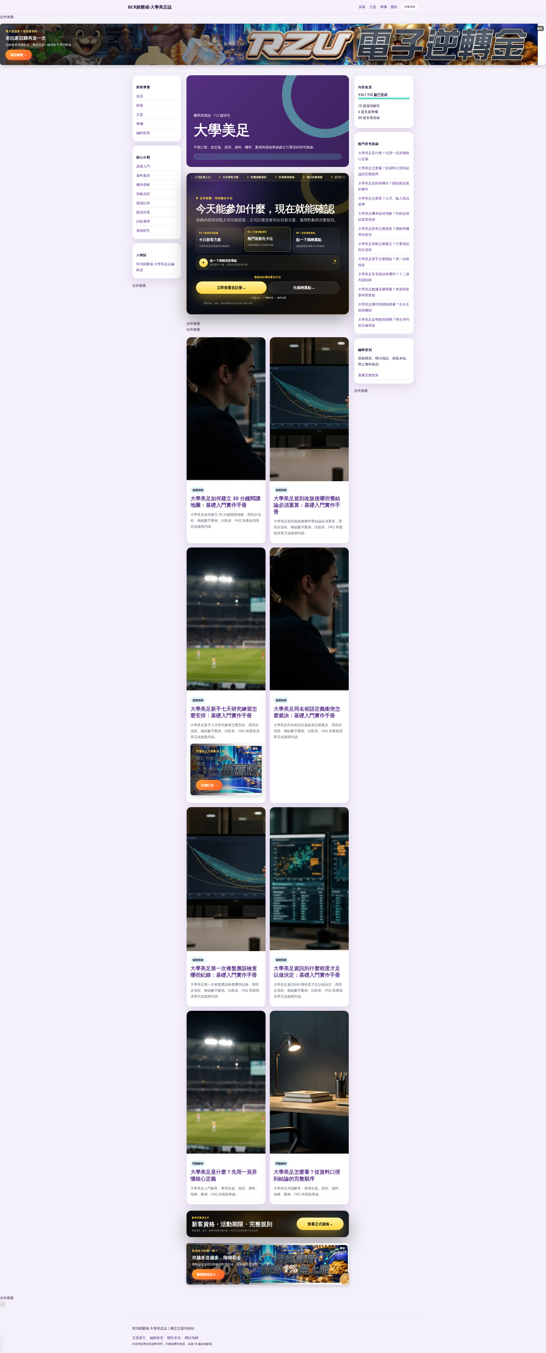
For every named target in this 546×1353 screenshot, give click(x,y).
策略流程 (143, 193)
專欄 (383, 6)
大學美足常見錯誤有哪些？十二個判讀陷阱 (383, 277)
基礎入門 (143, 166)
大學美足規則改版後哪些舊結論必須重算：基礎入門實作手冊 (307, 505)
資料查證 (143, 175)
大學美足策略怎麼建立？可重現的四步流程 (383, 246)
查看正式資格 (320, 1223)
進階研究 (143, 230)
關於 (394, 6)
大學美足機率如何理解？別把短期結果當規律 (383, 216)
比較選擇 (143, 221)
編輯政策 (143, 132)
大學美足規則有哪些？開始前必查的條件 (383, 186)
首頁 (139, 96)
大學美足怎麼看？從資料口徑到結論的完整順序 (307, 1175)
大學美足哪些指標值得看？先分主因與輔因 (383, 307)
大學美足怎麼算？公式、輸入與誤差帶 (383, 201)
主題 (372, 6)
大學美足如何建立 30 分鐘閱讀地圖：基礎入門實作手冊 (225, 501)
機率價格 (143, 184)
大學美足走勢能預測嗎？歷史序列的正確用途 (383, 322)
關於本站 (174, 1337)
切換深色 (409, 6)
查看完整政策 (368, 375)
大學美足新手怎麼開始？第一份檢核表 (383, 261)
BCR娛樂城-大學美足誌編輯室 (155, 267)
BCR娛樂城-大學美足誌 (150, 7)
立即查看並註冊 (231, 287)
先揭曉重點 (304, 287)
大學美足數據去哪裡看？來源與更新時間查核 (383, 292)
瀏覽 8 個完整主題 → (208, 156)
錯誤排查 (143, 212)
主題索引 (139, 1337)
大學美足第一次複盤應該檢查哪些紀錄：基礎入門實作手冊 (223, 971)
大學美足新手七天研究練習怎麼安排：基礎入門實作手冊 (223, 712)
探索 (362, 6)
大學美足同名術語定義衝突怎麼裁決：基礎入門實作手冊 (307, 712)
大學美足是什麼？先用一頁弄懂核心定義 (223, 1175)
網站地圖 (191, 1337)
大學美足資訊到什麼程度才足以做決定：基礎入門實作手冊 (307, 971)
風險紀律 (143, 203)
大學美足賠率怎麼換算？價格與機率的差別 (383, 231)
